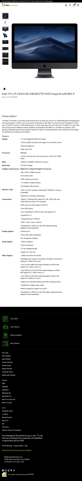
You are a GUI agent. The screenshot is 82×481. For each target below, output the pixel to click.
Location (5, 414)
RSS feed (31, 474)
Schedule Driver (7, 372)
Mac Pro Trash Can (8, 399)
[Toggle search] (70, 5)
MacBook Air (6, 393)
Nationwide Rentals (8, 375)
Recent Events (7, 417)
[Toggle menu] (78, 5)
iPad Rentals (6, 356)
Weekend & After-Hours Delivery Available (17, 450)
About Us (5, 420)
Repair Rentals (7, 369)
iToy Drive (5, 427)
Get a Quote (49, 1)
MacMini (5, 386)
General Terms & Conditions (11, 430)
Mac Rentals (6, 359)
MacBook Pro (7, 396)
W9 (3, 424)
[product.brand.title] (41, 88)
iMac (3, 383)
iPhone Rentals (7, 362)
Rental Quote (6, 365)
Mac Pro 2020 (7, 403)
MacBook (5, 390)
